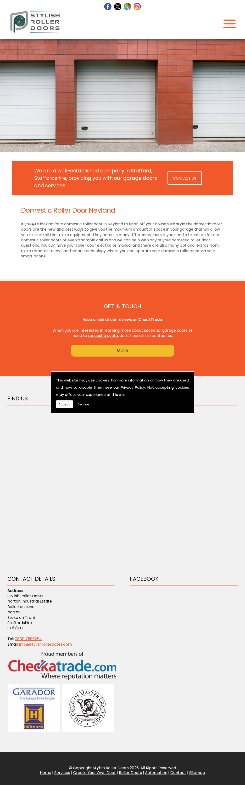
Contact (178, 772)
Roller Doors (130, 772)
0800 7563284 (28, 639)
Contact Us (184, 178)
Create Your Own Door (94, 772)
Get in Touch (122, 306)
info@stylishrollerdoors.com (45, 644)
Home (45, 772)
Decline (83, 404)
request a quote (103, 335)
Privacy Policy (133, 387)
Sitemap (197, 772)
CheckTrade (150, 319)
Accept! (64, 404)
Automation (156, 772)
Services (62, 772)
